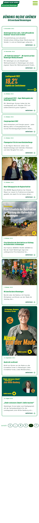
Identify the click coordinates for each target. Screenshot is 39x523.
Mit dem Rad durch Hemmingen (14, 292)
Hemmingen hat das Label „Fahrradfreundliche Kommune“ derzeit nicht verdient (19, 34)
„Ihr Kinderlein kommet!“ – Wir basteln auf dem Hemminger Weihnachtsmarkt (19, 57)
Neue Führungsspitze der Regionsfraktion (17, 187)
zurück (4, 425)
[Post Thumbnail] (19, 82)
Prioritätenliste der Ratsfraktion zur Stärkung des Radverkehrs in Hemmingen (19, 243)
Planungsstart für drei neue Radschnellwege (18, 142)
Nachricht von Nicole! (11, 362)
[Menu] (35, 3)
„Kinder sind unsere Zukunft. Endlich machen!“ (19, 403)
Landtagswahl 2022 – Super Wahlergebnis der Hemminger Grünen (18, 99)
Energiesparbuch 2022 (11, 121)
